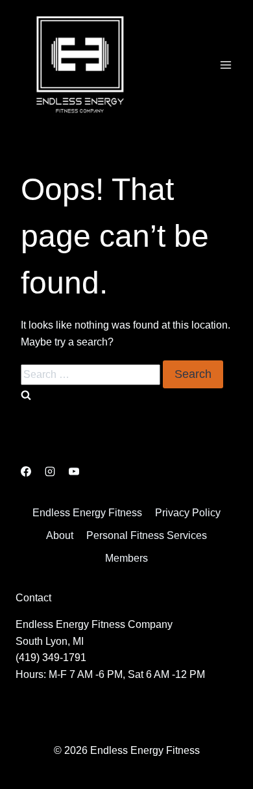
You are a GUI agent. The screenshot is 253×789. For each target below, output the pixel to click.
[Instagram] (50, 471)
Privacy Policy (188, 512)
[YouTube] (74, 471)
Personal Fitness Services (146, 535)
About (59, 535)
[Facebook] (26, 471)
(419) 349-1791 (51, 657)
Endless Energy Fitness (87, 512)
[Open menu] (225, 65)
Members (126, 558)
